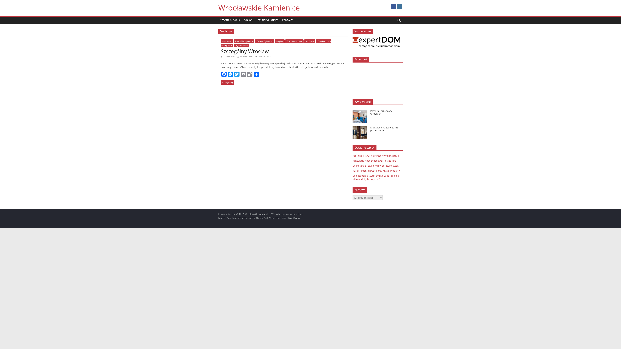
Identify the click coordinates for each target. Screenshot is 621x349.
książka (279, 41)
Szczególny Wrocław (245, 51)
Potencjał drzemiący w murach (381, 112)
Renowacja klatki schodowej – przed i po (374, 160)
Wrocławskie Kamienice (259, 8)
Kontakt (287, 20)
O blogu (249, 20)
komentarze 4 (264, 56)
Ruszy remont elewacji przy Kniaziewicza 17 (376, 170)
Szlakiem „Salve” (268, 20)
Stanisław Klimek (294, 41)
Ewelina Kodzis (247, 56)
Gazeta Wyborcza (264, 41)
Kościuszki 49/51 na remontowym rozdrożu (376, 155)
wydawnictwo (242, 45)
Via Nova (310, 41)
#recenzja (226, 41)
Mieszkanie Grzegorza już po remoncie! (384, 129)
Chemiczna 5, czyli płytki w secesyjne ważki (376, 165)
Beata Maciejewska (244, 41)
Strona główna (230, 20)
